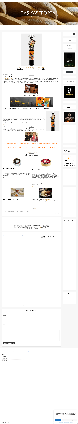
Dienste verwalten (57, 417)
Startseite (17, 26)
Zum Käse (42, 67)
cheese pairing (13, 211)
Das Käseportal (39, 12)
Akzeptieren (58, 420)
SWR (32, 225)
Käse (36, 67)
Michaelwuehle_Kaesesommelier (32, 152)
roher (46, 200)
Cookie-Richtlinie (61, 422)
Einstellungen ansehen (73, 420)
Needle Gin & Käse (26, 304)
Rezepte (31, 26)
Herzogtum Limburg (48, 199)
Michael (6, 213)
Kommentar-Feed (66, 300)
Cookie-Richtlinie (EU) (31, 28)
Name (4, 315)
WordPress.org (66, 302)
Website (4, 324)
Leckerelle (17, 211)
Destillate (27, 67)
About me (56, 26)
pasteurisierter (51, 200)
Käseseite (39, 227)
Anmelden (65, 295)
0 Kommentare (57, 213)
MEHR (33, 186)
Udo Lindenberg (27, 211)
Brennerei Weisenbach (8, 78)
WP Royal (8, 422)
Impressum (71, 422)
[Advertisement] (69, 202)
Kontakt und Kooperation (47, 26)
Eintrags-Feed (4, 356)
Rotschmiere (37, 202)
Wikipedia (35, 208)
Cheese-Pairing (37, 26)
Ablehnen (65, 420)
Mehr (4, 124)
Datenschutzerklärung (66, 422)
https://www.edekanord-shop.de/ (11, 177)
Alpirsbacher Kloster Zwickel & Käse (48, 236)
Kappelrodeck (32, 67)
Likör (39, 67)
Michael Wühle (22, 211)
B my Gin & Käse (6, 304)
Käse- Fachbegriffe (24, 26)
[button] (76, 410)
